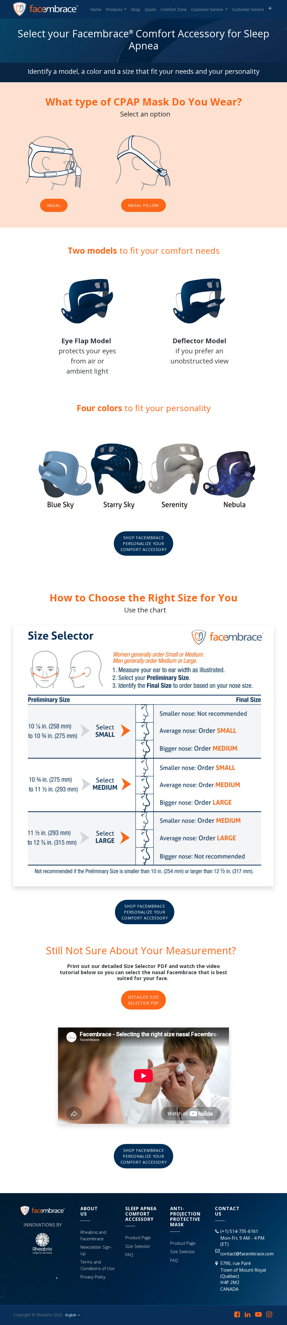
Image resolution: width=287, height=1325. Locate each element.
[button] (270, 8)
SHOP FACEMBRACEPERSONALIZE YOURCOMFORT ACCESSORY (144, 543)
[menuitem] (96, 9)
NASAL (54, 205)
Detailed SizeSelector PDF (143, 1000)
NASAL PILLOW (143, 205)
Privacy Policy (92, 1277)
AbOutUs (89, 1211)
